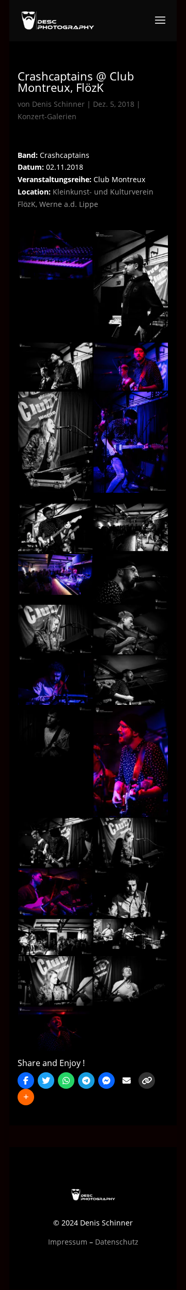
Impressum (67, 1242)
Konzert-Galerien (47, 116)
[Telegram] (86, 1080)
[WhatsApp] (66, 1080)
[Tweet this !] (46, 1080)
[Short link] (146, 1080)
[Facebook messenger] (106, 1080)
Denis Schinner (58, 104)
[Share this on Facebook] (26, 1080)
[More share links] (26, 1097)
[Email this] (126, 1080)
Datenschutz (116, 1242)
